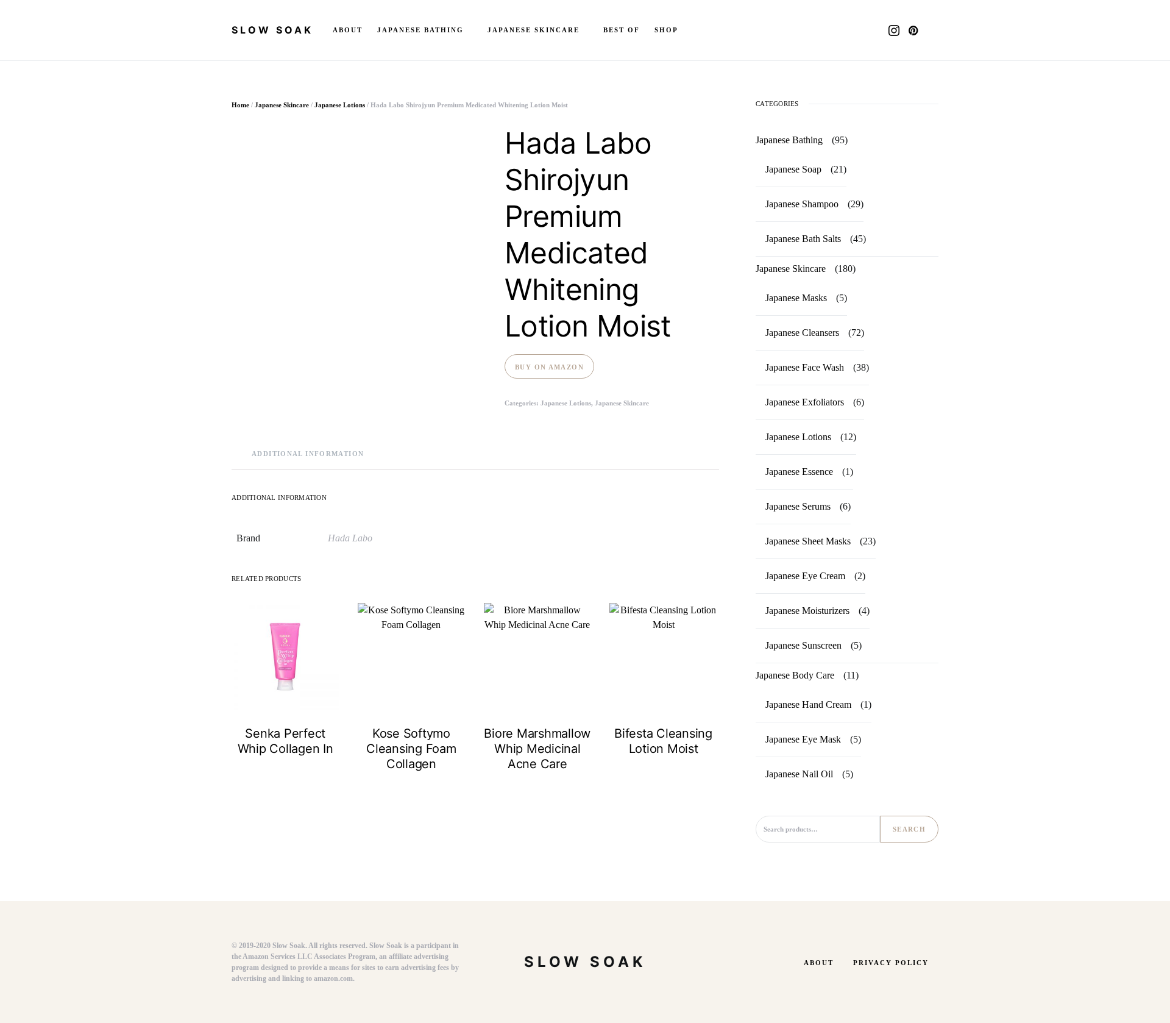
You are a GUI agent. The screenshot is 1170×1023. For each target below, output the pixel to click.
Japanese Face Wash (804, 367)
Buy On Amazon (549, 367)
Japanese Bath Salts (803, 238)
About (819, 962)
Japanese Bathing (789, 140)
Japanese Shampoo (801, 204)
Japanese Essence (799, 471)
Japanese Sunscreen (803, 645)
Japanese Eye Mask (803, 739)
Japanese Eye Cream (805, 576)
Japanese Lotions (339, 105)
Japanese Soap (793, 169)
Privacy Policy (891, 962)
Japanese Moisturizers (807, 610)
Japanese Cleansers (802, 332)
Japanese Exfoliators (804, 402)
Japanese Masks (796, 298)
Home (240, 105)
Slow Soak (272, 30)
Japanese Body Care (795, 675)
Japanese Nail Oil (799, 774)
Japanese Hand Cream (808, 704)
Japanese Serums (798, 506)
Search (909, 829)
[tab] (308, 453)
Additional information (308, 453)
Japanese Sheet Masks (808, 541)
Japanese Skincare (282, 105)
